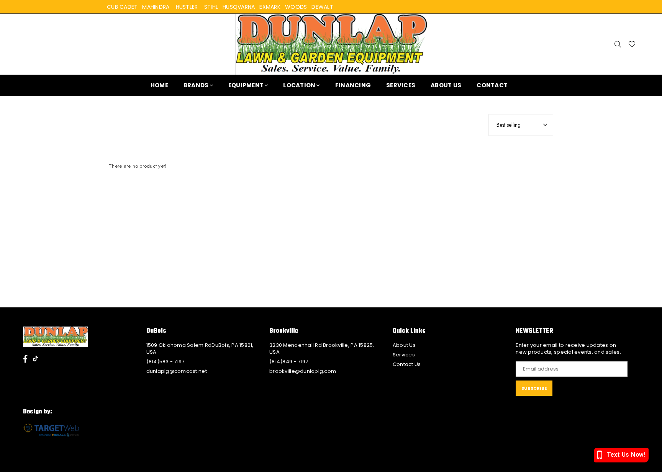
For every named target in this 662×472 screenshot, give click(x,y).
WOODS (296, 7)
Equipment (246, 85)
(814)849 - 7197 (288, 361)
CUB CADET (122, 7)
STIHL (211, 7)
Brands (196, 85)
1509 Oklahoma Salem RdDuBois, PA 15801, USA (200, 348)
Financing (353, 85)
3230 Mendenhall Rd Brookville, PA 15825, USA (321, 348)
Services (400, 85)
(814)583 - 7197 (165, 361)
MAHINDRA (155, 7)
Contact (492, 85)
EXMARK (269, 7)
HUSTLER (187, 7)
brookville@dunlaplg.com (302, 371)
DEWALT (322, 7)
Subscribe (534, 388)
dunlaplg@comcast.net (176, 371)
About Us (446, 85)
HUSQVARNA (239, 7)
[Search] (618, 44)
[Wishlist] (632, 44)
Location (299, 85)
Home (159, 85)
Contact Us (407, 364)
